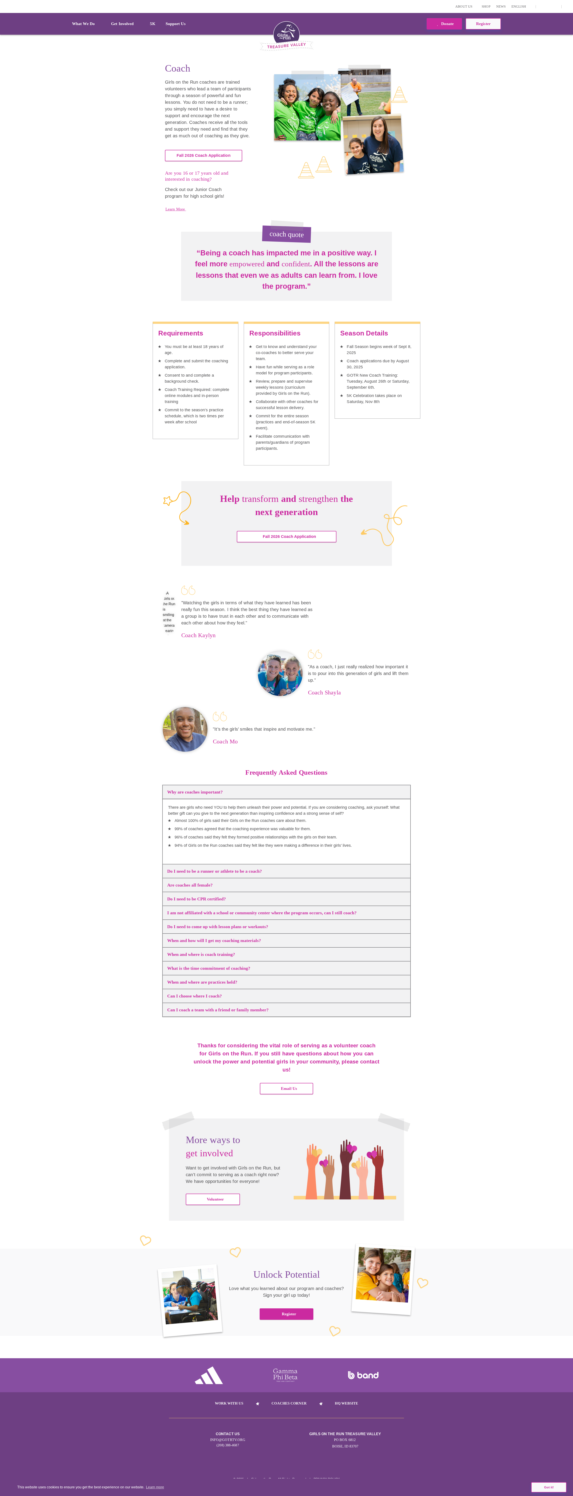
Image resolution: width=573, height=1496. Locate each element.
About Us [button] (464, 6)
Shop (486, 6)
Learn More (175, 209)
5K (152, 23)
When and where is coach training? (201, 954)
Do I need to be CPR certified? (196, 898)
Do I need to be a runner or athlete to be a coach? (214, 871)
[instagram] (541, 6)
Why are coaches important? (195, 791)
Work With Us (229, 1403)
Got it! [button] (549, 1487)
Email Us (289, 1088)
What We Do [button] (83, 23)
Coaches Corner (289, 1403)
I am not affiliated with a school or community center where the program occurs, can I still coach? (262, 912)
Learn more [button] (155, 1487)
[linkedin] (548, 6)
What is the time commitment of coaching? (208, 968)
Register (289, 1314)
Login (4, 6)
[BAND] (363, 1375)
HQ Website (346, 1403)
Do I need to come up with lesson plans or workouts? (217, 926)
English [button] (519, 6)
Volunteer (215, 1199)
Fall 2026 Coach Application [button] (289, 536)
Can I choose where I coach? (194, 995)
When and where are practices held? (202, 982)
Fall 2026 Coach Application (204, 155)
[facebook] (555, 6)
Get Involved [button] (122, 23)
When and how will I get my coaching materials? (214, 940)
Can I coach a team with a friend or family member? (218, 1009)
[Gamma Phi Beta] (285, 1375)
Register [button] (483, 23)
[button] (567, 6)
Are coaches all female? (190, 885)
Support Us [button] (176, 23)
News (501, 6)
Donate (447, 23)
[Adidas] (209, 1375)
